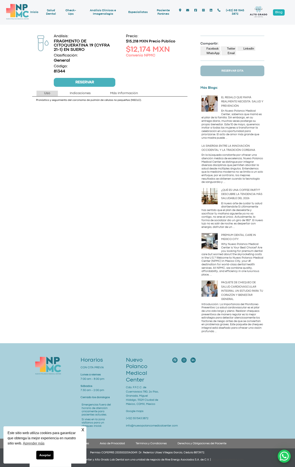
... (226, 138)
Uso (47, 93)
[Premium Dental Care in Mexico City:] (209, 242)
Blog (278, 12)
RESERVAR (84, 82)
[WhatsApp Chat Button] (284, 456)
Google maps (134, 411)
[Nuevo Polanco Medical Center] (17, 19)
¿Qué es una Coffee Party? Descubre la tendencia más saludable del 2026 (241, 194)
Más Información (124, 93)
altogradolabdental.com (227, 460)
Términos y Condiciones (151, 443)
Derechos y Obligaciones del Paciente (202, 443)
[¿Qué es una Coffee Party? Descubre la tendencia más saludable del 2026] (209, 197)
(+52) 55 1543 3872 (235, 12)
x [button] (82, 429)
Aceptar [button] (45, 455)
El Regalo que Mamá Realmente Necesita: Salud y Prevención (242, 101)
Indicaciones (80, 93)
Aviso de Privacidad (112, 443)
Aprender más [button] (33, 443)
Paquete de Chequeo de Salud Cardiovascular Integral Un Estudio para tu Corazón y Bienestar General (242, 290)
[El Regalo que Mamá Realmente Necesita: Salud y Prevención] (209, 104)
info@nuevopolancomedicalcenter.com (152, 426)
